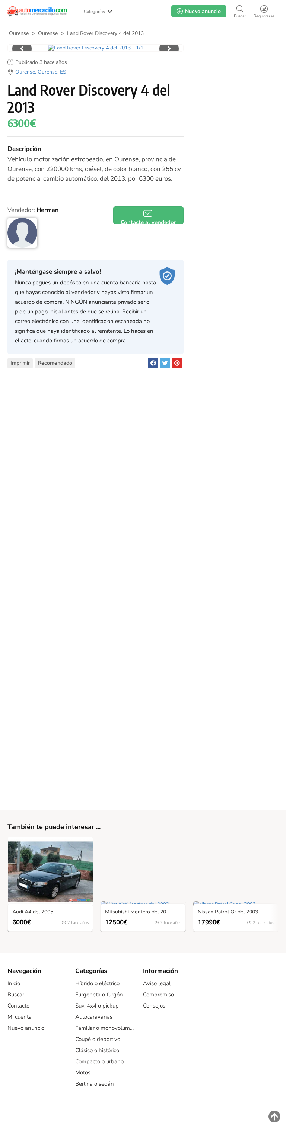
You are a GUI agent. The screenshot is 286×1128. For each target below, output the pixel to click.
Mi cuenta (19, 1016)
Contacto (18, 1005)
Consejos (154, 1005)
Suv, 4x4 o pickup (97, 1005)
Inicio (13, 983)
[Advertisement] (234, 89)
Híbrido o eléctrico (97, 983)
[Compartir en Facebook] (153, 363)
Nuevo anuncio (25, 1028)
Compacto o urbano (99, 1061)
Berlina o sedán (94, 1083)
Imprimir (20, 363)
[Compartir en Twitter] (165, 363)
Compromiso (158, 994)
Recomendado (55, 363)
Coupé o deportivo (97, 1039)
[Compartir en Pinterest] (177, 363)
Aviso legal (157, 983)
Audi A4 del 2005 (32, 912)
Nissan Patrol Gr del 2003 (228, 912)
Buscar (15, 994)
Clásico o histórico (97, 1050)
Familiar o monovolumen (105, 1028)
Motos (82, 1072)
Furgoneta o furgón (99, 994)
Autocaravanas (93, 1016)
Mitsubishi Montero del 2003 (138, 912)
